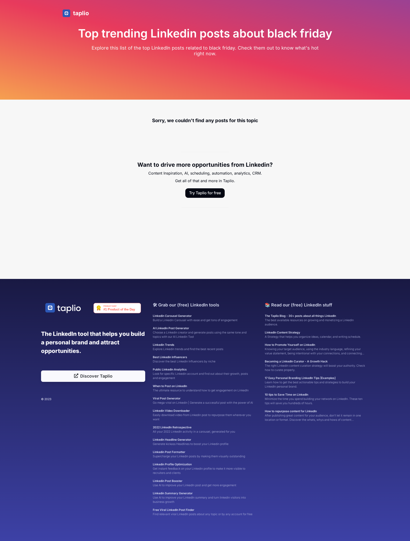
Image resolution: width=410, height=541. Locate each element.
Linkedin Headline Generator (190, 442)
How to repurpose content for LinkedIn (313, 415)
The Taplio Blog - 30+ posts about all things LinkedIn (309, 320)
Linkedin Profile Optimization (199, 468)
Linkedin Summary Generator (199, 497)
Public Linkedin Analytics (200, 374)
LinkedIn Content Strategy (313, 334)
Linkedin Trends (188, 347)
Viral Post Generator (203, 400)
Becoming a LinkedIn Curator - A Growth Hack (315, 366)
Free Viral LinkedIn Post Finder (202, 512)
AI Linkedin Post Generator (200, 332)
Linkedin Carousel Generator (195, 318)
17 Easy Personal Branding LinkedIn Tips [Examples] (310, 382)
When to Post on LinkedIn (201, 388)
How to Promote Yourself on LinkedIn (313, 349)
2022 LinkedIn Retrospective (194, 429)
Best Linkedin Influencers (184, 359)
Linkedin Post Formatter (199, 454)
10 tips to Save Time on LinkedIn (314, 399)
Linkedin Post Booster (194, 483)
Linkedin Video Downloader (202, 415)
